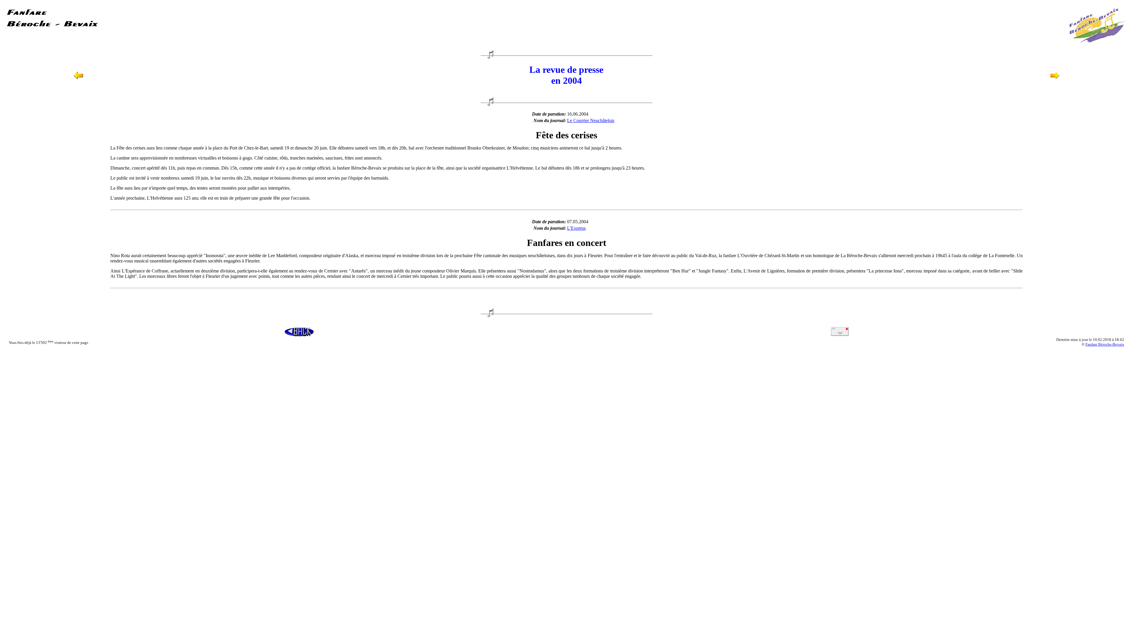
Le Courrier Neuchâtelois (590, 120)
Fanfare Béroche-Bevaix (1104, 344)
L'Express (576, 228)
